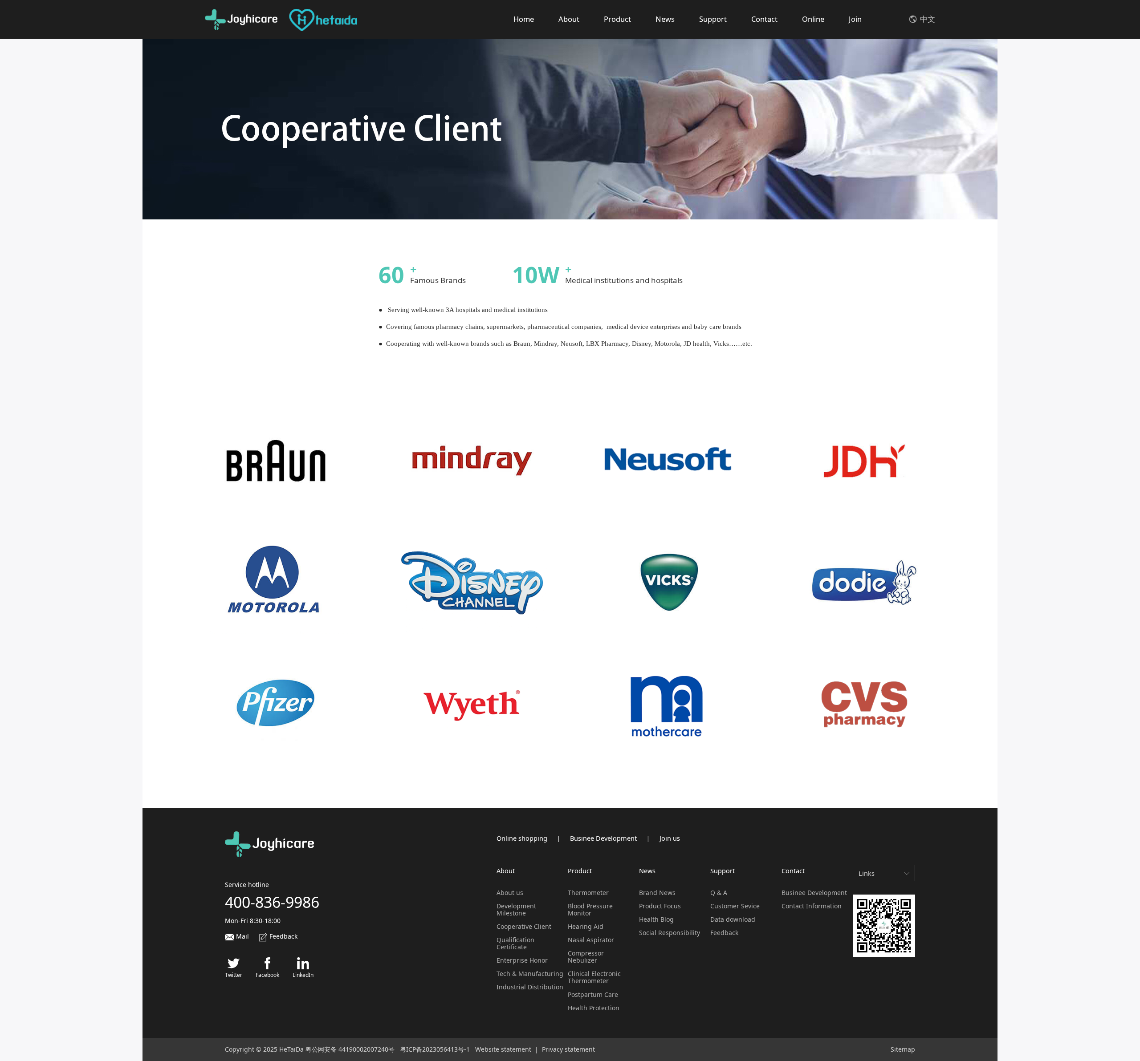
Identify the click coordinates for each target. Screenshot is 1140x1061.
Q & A (718, 892)
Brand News (657, 892)
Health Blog (656, 919)
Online (813, 19)
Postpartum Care (593, 994)
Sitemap (903, 1049)
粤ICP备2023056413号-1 (435, 1049)
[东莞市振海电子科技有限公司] (241, 19)
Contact (764, 19)
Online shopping (522, 838)
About (568, 19)
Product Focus (660, 906)
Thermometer (588, 892)
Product (617, 19)
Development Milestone (516, 909)
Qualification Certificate (515, 943)
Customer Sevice (735, 906)
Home (523, 19)
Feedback (282, 936)
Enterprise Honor (522, 960)
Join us (670, 838)
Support (713, 19)
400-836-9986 (272, 902)
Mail (241, 936)
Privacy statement (568, 1049)
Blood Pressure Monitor (590, 909)
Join (855, 19)
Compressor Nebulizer (586, 956)
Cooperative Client (524, 926)
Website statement (503, 1049)
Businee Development (603, 838)
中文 (927, 19)
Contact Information (812, 906)
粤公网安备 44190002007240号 (350, 1049)
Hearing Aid (585, 926)
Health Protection (593, 1008)
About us (510, 892)
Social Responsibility (669, 932)
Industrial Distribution (530, 987)
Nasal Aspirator (591, 939)
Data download (732, 919)
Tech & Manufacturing (530, 973)
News (665, 19)
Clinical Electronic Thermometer (594, 977)
